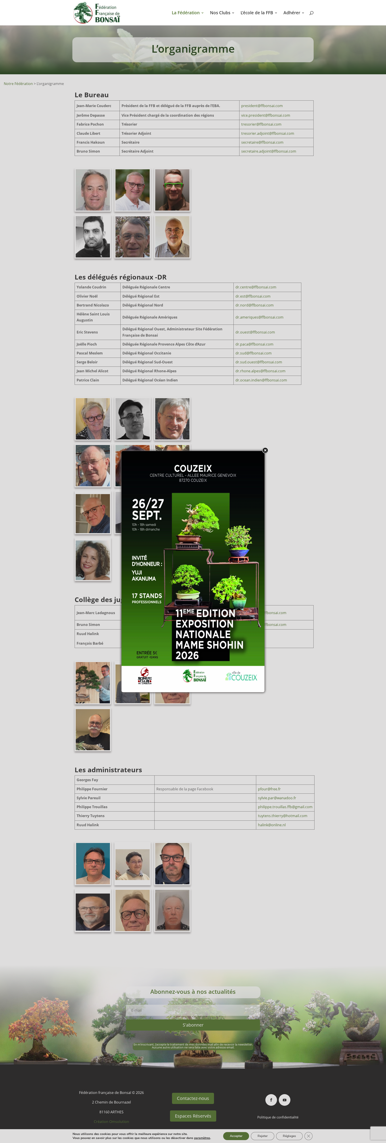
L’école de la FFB (257, 13)
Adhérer (291, 13)
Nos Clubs (220, 13)
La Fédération (186, 13)
